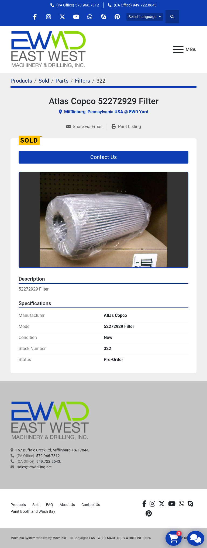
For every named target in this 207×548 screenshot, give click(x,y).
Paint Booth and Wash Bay (33, 511)
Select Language (142, 17)
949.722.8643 (145, 5)
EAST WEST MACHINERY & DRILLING (115, 538)
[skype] (190, 504)
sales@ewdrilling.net (34, 467)
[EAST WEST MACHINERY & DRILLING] (50, 420)
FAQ (49, 505)
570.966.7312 (87, 5)
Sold (36, 505)
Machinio (59, 538)
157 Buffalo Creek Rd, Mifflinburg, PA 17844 (52, 450)
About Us (67, 505)
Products (18, 505)
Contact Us (103, 157)
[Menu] (178, 49)
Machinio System (23, 538)
